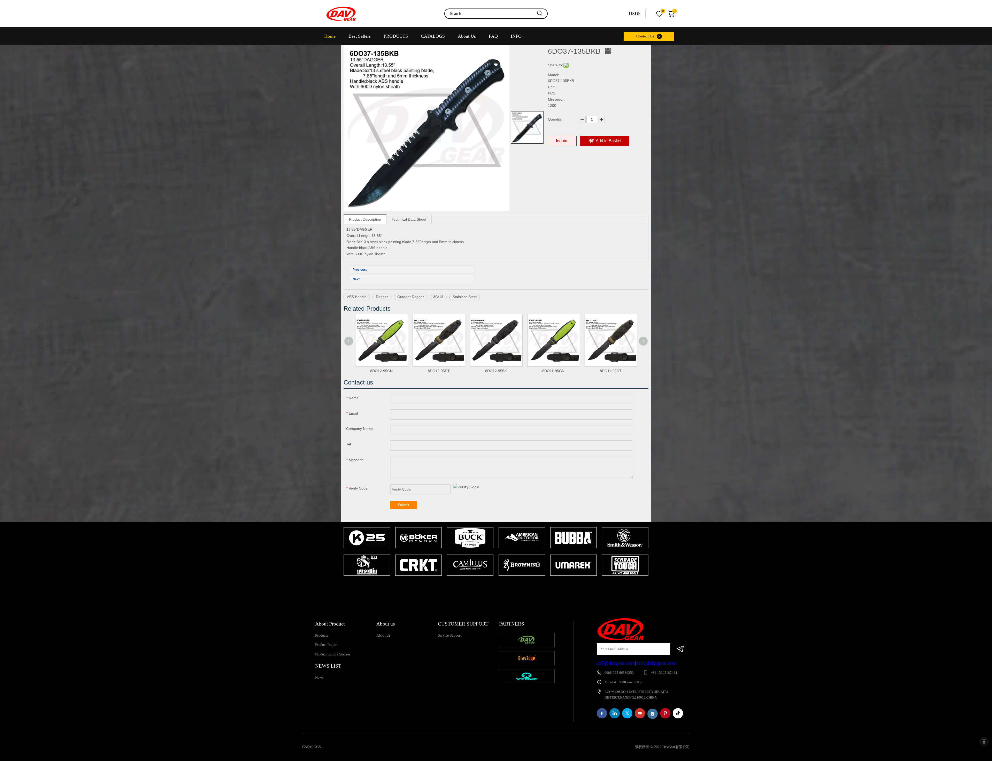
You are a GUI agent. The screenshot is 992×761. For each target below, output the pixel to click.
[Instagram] (652, 714)
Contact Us (645, 36)
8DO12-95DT (439, 371)
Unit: (551, 87)
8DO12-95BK (496, 371)
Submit (403, 505)
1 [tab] (493, 585)
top (984, 742)
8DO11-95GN (553, 371)
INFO (516, 36)
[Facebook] (602, 713)
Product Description (365, 219)
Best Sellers (359, 36)
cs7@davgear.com (616, 663)
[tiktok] (678, 713)
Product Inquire (326, 645)
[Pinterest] (665, 713)
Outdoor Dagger (410, 297)
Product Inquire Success (332, 654)
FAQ (493, 36)
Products (321, 635)
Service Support (449, 635)
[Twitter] (627, 713)
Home (330, 36)
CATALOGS (433, 36)
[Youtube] (640, 713)
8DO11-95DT (611, 371)
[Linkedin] (614, 713)
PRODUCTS (396, 36)
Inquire (562, 141)
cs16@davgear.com (656, 663)
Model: (553, 75)
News (319, 677)
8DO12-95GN (381, 371)
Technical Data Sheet (409, 219)
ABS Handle (357, 297)
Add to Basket (608, 141)
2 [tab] (501, 585)
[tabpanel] (367, 552)
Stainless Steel (465, 297)
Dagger (382, 297)
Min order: (556, 99)
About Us (467, 36)
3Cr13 (438, 297)
